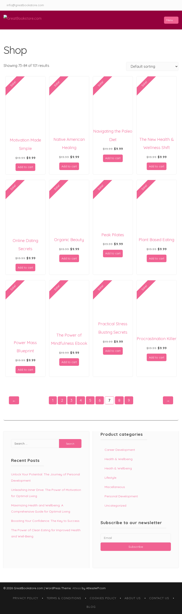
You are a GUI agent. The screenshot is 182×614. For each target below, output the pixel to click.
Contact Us (159, 598)
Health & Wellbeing (119, 459)
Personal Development (121, 496)
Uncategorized (115, 505)
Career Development (120, 450)
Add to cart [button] (25, 167)
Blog (91, 606)
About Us (133, 598)
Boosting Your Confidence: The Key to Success (45, 521)
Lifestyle (110, 478)
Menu (169, 20)
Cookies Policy (103, 598)
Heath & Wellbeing (118, 468)
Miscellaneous (115, 487)
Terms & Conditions (64, 598)
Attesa (76, 588)
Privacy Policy (25, 598)
